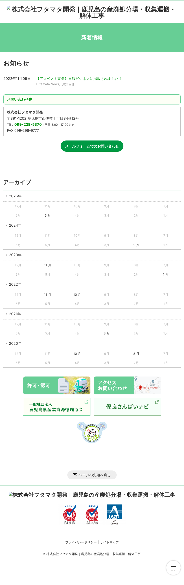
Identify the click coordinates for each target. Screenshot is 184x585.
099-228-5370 (28, 124)
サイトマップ (109, 542)
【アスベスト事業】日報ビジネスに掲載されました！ (79, 78)
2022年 (15, 284)
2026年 (15, 196)
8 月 (136, 353)
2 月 (136, 245)
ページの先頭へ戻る (95, 475)
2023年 (15, 255)
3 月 (107, 333)
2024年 (15, 225)
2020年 (15, 343)
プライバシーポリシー (81, 542)
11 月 (47, 265)
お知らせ (68, 84)
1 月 (166, 274)
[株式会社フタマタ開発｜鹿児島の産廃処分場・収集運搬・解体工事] (92, 11)
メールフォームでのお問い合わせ (92, 146)
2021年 (15, 314)
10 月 (77, 294)
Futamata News (47, 84)
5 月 (48, 215)
